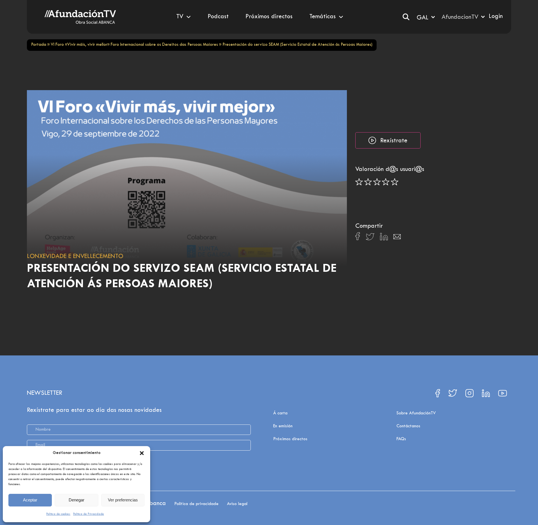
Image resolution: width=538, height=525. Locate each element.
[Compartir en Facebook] (357, 237)
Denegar (76, 499)
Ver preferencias (123, 499)
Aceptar (30, 499)
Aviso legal (237, 504)
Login (496, 16)
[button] (142, 453)
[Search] (406, 16)
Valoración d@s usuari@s (389, 169)
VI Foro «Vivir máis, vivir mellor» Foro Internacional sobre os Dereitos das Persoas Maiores (134, 45)
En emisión (283, 426)
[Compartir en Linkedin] (384, 238)
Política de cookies (58, 514)
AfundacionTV (460, 17)
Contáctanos (408, 426)
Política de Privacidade (88, 514)
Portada (38, 45)
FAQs (401, 439)
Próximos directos (290, 439)
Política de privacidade (196, 504)
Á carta (280, 413)
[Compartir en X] (370, 238)
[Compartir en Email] (397, 238)
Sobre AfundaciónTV (416, 413)
